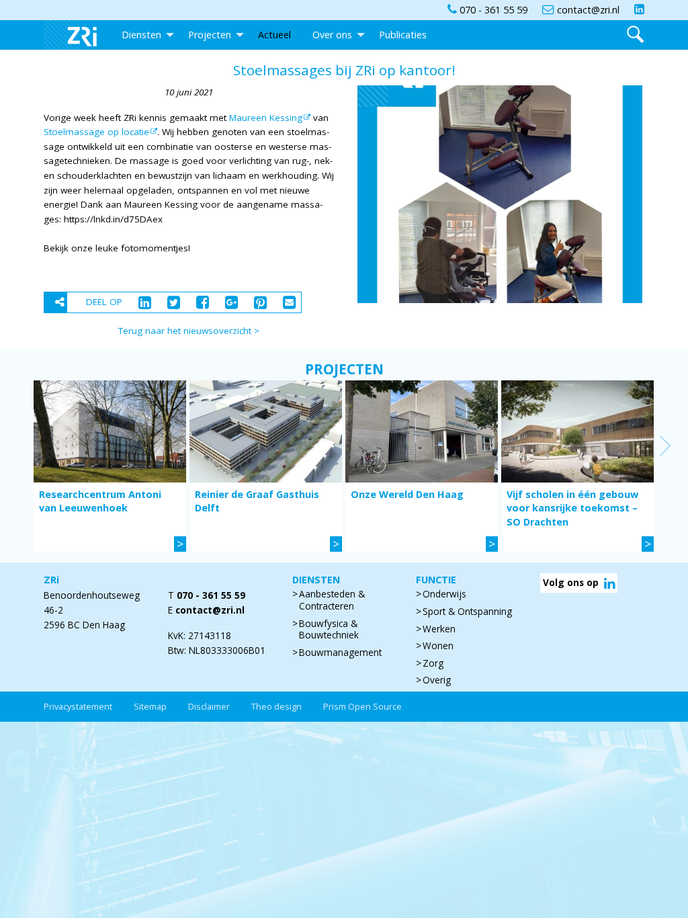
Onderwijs (444, 594)
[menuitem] (77, 35)
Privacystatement (78, 706)
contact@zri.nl (210, 609)
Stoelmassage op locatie (96, 132)
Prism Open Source (362, 706)
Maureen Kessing (265, 118)
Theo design (276, 706)
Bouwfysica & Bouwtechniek (329, 630)
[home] (77, 35)
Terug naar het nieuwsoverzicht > (188, 331)
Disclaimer (209, 706)
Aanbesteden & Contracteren (332, 600)
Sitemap (150, 706)
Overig (437, 680)
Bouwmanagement (340, 652)
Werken (439, 629)
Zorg (433, 663)
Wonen (438, 646)
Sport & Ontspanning (467, 612)
